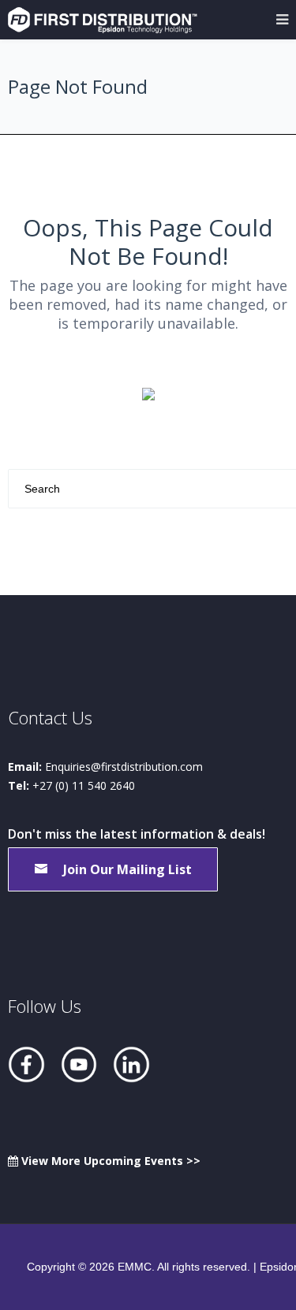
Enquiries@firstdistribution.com (124, 766)
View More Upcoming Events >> (109, 1160)
